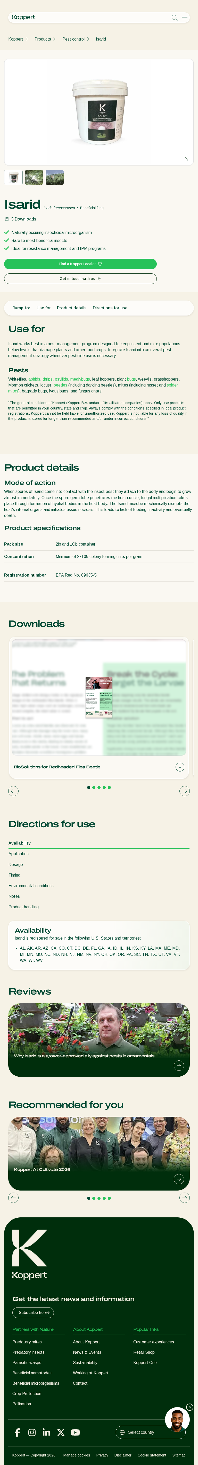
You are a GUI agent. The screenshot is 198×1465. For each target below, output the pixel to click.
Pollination (21, 1404)
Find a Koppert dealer (77, 264)
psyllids (61, 379)
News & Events (87, 1352)
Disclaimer (122, 1455)
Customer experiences (153, 1342)
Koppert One (145, 1362)
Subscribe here (33, 1312)
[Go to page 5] (109, 787)
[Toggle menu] (184, 17)
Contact (80, 1383)
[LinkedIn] (46, 1432)
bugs (131, 379)
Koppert (15, 39)
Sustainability (85, 1362)
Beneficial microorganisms (35, 1383)
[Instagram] (32, 1432)
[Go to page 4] (104, 787)
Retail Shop (144, 1352)
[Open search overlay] (174, 18)
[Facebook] (17, 1432)
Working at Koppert (91, 1373)
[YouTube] (75, 1432)
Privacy (102, 1455)
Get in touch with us (77, 279)
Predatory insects (28, 1352)
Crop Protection (26, 1393)
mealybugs (80, 379)
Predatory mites (27, 1342)
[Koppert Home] (23, 17)
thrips (48, 379)
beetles (60, 385)
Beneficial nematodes (32, 1373)
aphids (34, 379)
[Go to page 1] (88, 787)
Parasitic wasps (26, 1362)
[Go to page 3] (99, 787)
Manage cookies (76, 1455)
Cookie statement (152, 1455)
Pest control (73, 39)
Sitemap (179, 1455)
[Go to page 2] (93, 787)
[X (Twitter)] (61, 1432)
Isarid (101, 39)
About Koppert (86, 1342)
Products (43, 39)
